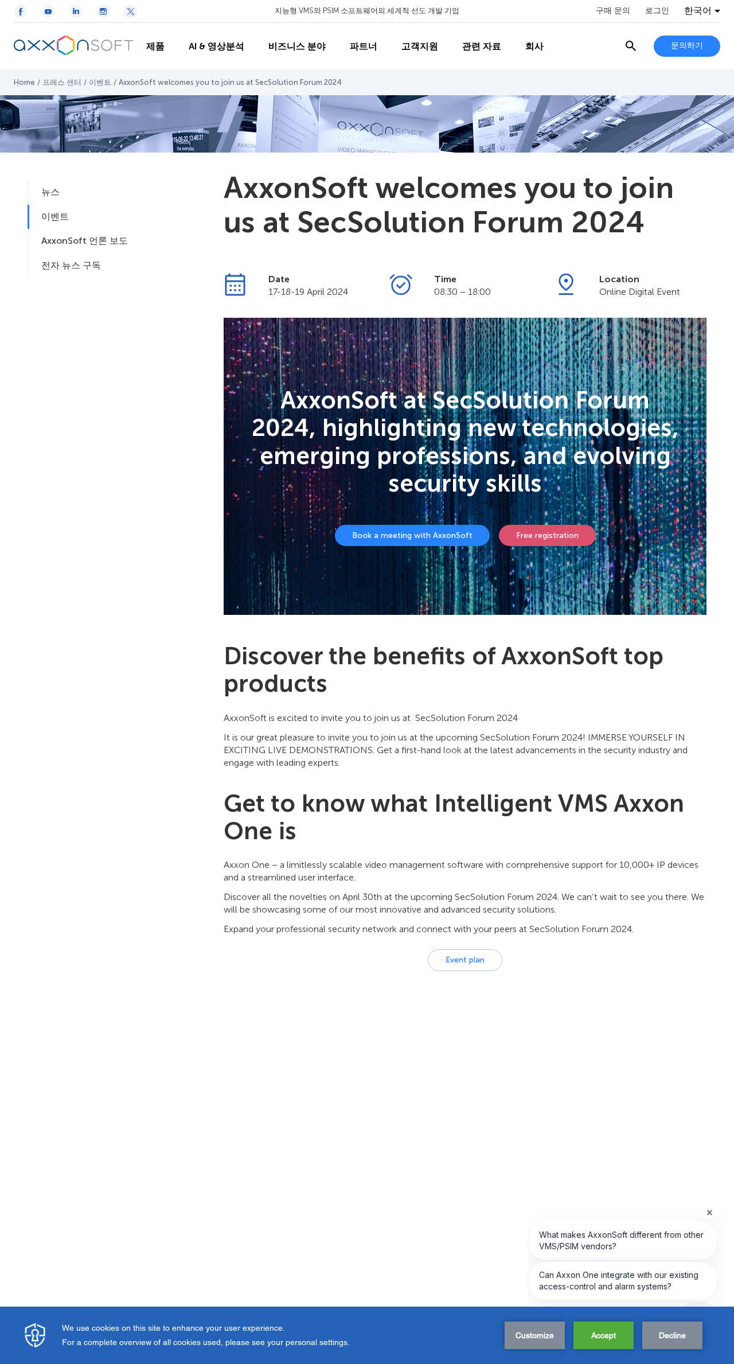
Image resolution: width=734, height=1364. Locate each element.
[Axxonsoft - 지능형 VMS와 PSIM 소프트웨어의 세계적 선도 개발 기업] (74, 46)
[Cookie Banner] (367, 1335)
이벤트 (100, 82)
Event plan (465, 960)
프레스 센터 (61, 82)
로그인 (657, 10)
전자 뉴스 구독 (71, 265)
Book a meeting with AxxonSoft (412, 535)
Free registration (547, 535)
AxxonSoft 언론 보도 (84, 240)
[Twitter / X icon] (131, 11)
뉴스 (50, 191)
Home (24, 82)
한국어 (698, 11)
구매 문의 (613, 10)
